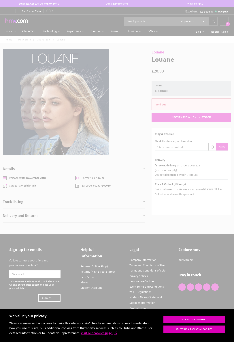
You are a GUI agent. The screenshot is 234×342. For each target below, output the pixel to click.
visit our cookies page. (97, 333)
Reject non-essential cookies (194, 329)
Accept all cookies (194, 319)
